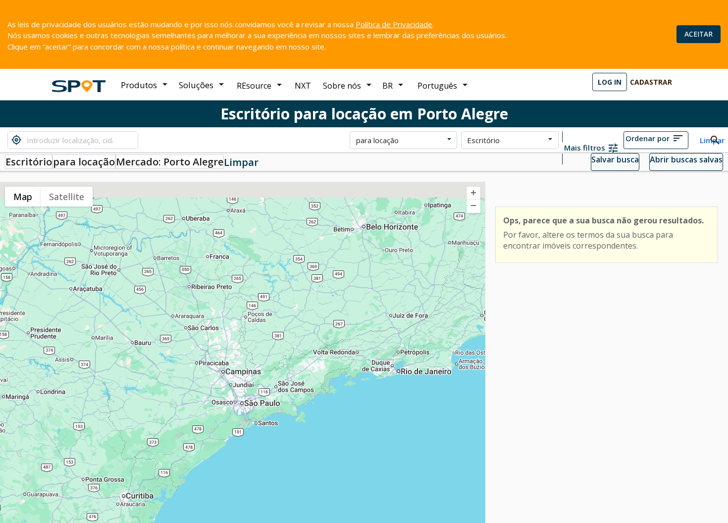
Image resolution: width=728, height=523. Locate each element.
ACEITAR (698, 34)
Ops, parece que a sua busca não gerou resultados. (603, 220)
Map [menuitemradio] (22, 197)
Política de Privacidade (394, 24)
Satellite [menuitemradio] (66, 197)
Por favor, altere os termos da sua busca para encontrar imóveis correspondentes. (588, 240)
